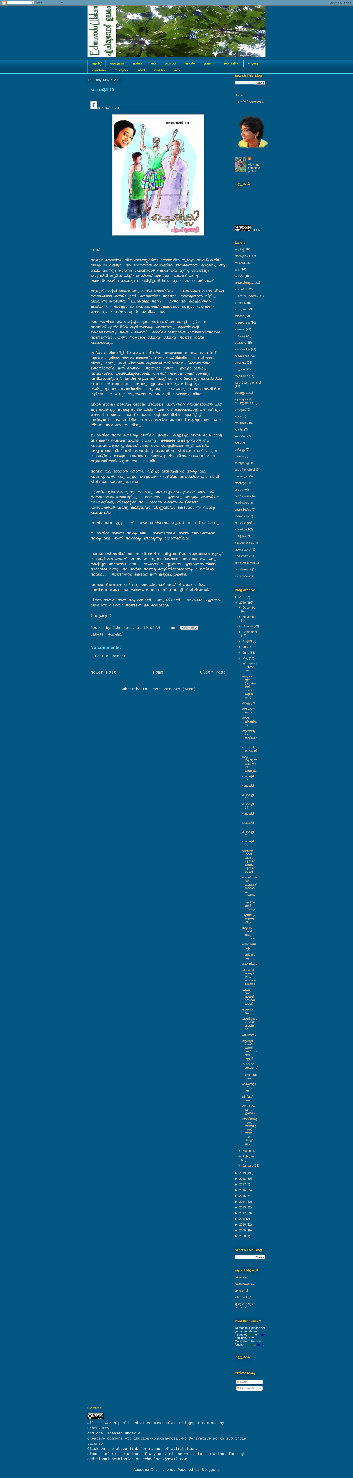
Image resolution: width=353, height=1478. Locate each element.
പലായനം (249, 1035)
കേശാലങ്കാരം (244, 542)
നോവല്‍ (170, 63)
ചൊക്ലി (115, 634)
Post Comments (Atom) (173, 689)
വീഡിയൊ (242, 355)
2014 (243, 1201)
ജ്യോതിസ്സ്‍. (243, 1297)
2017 (243, 1184)
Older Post (213, 672)
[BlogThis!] (186, 628)
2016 (243, 1190)
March (247, 1150)
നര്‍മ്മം (239, 456)
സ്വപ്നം (240, 449)
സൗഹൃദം (242, 476)
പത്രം (239, 429)
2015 (243, 1195)
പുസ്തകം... (242, 309)
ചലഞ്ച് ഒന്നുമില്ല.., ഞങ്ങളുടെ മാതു (249, 976)
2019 (243, 1173)
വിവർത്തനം (243, 569)
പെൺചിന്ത (231, 63)
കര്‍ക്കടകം (242, 516)
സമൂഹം (240, 362)
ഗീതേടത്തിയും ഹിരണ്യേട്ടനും (249, 951)
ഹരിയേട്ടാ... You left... (249, 1087)
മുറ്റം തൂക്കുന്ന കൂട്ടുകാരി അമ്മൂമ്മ (249, 763)
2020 (243, 602)
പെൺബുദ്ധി (243, 522)
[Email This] (182, 628)
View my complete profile (254, 168)
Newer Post (103, 672)
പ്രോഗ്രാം (242, 322)
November (249, 616)
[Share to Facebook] (193, 628)
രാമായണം (242, 556)
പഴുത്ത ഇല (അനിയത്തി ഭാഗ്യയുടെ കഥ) (249, 687)
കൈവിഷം (249, 963)
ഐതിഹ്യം (243, 509)
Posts (243, 1382)
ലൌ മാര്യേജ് (245, 562)
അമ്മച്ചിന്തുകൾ (245, 282)
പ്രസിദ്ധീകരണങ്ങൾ (249, 101)
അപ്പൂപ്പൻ (248, 703)
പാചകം (240, 336)
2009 (243, 1230)
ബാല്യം (159, 70)
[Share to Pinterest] (196, 628)
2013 (243, 1207)
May (246, 658)
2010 (243, 1224)
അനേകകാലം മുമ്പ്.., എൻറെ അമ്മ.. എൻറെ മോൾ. (248, 861)
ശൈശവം (242, 576)
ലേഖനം (209, 63)
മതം (177, 70)
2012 (243, 1213)
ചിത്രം (239, 276)
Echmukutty (98, 1428)
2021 (243, 597)
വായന (240, 489)
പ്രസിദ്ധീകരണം (246, 296)
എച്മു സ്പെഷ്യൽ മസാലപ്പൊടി (248, 996)
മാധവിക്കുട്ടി (243, 549)
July (246, 646)
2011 (242, 1218)
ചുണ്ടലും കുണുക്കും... (248, 918)
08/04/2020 (108, 108)
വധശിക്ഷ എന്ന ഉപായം (248, 1109)
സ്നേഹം (253, 63)
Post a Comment (110, 656)
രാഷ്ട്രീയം (241, 422)
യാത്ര (190, 63)
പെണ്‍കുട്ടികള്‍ (245, 469)
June (246, 652)
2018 (243, 1178)
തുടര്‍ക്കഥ (99, 70)
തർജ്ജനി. (241, 1290)
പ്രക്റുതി (242, 529)
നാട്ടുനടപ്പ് (242, 462)
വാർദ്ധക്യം (243, 496)
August (248, 641)
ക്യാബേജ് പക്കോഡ (249, 667)
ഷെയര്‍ (240, 329)
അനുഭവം (117, 63)
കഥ (153, 63)
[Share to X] (189, 628)
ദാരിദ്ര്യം (242, 502)
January (248, 1165)
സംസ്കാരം (121, 70)
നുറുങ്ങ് (240, 409)
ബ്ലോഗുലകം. (245, 1284)
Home (158, 672)
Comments (246, 1388)
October (248, 626)
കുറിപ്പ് (96, 63)
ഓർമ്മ (137, 63)
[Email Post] (173, 628)
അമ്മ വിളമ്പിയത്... (249, 721)
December (249, 607)
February (248, 1156)
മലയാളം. (241, 1277)
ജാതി (141, 70)
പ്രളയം (240, 536)
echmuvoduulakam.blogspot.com (178, 1423)
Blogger (209, 1470)
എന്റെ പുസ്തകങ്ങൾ (248, 382)
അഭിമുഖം (241, 482)
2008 (243, 1236)
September (250, 631)
